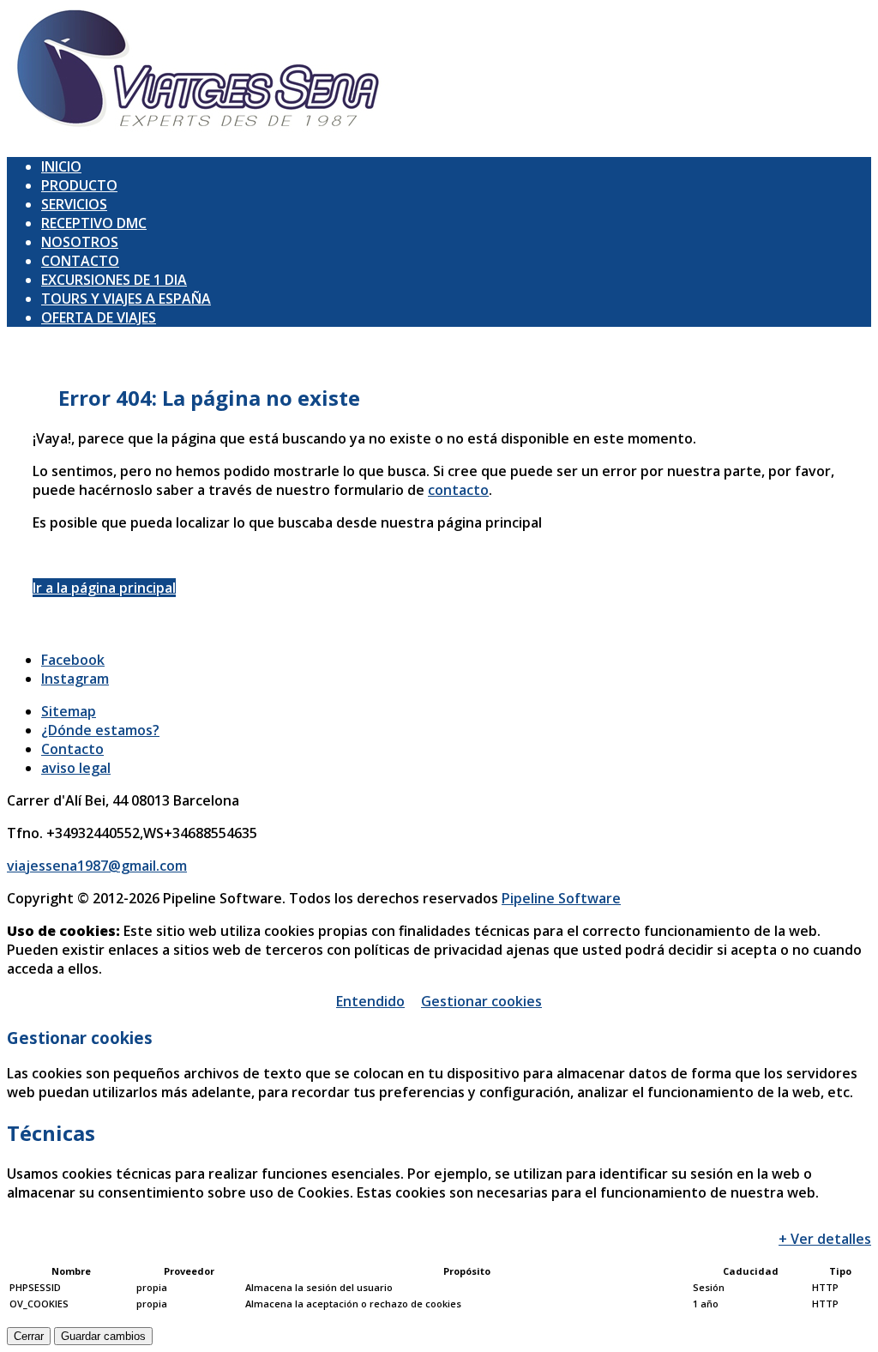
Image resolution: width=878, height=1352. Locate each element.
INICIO (61, 166)
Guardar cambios (103, 1336)
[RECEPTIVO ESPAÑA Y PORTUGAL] (198, 133)
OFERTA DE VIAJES (98, 317)
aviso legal (76, 767)
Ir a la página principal (104, 587)
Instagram (75, 678)
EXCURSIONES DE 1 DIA (114, 279)
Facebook (73, 659)
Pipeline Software (561, 898)
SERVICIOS (74, 204)
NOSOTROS (79, 241)
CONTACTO (80, 260)
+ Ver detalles (825, 1238)
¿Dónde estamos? (100, 730)
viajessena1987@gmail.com (97, 865)
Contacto (72, 748)
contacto (458, 489)
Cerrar (29, 1336)
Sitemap (68, 711)
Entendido (370, 1001)
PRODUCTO (79, 185)
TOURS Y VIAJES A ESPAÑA (126, 298)
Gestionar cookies (481, 1001)
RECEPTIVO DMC (94, 223)
